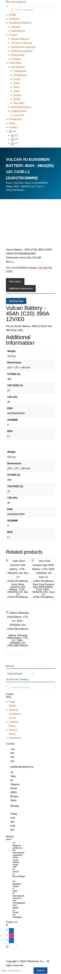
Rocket (17, 95)
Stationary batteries (22, 51)
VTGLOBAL (15, 63)
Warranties (15, 738)
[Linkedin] (11, 929)
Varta (16, 87)
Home (9, 183)
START (9, 271)
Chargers (16, 59)
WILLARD (18, 103)
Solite (16, 91)
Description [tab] (15, 281)
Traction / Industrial (21, 43)
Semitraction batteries (23, 47)
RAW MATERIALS (21, 107)
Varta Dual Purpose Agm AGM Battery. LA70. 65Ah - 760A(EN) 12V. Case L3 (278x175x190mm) (43, 590)
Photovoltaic (18, 55)
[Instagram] (11, 935)
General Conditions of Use (15, 713)
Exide (16, 83)
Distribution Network (20, 22)
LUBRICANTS (19, 111)
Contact (13, 127)
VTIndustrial (20, 75)
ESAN (16, 99)
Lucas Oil (18, 115)
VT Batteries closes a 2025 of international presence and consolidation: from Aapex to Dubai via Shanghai (19, 899)
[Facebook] (11, 940)
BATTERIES (18, 67)
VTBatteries (19, 71)
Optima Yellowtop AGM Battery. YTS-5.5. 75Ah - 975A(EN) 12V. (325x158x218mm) (17, 640)
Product (13, 35)
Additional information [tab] (21, 288)
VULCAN (18, 183)
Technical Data (16, 301)
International (18, 31)
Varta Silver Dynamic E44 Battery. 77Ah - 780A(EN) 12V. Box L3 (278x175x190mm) (17, 590)
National (15, 27)
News (12, 123)
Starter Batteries (20, 39)
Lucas (16, 79)
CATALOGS (15, 119)
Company (14, 18)
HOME (12, 14)
